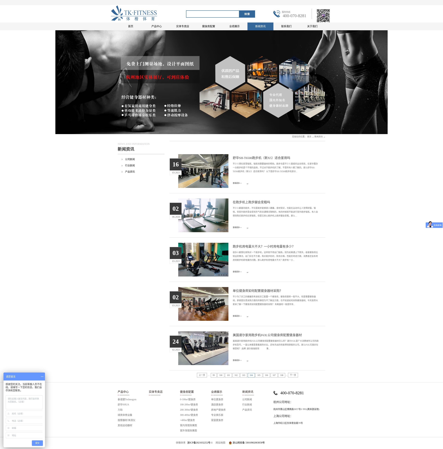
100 (220, 375)
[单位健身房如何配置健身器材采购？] (203, 289)
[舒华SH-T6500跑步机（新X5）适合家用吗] (203, 156)
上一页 (202, 375)
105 (258, 375)
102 (236, 375)
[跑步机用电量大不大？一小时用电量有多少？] (203, 245)
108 (281, 375)
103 (243, 375)
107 (274, 375)
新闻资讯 (318, 136)
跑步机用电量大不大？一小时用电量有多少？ (264, 246)
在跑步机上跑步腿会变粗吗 (251, 202)
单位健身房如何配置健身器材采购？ (258, 291)
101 (228, 375)
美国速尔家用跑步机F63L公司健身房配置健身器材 (267, 335)
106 (266, 375)
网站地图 (219, 442)
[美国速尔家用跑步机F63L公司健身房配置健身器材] (203, 333)
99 (214, 375)
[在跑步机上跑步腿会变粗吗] (203, 200)
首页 (130, 26)
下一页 (293, 375)
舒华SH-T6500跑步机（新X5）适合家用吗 (261, 158)
